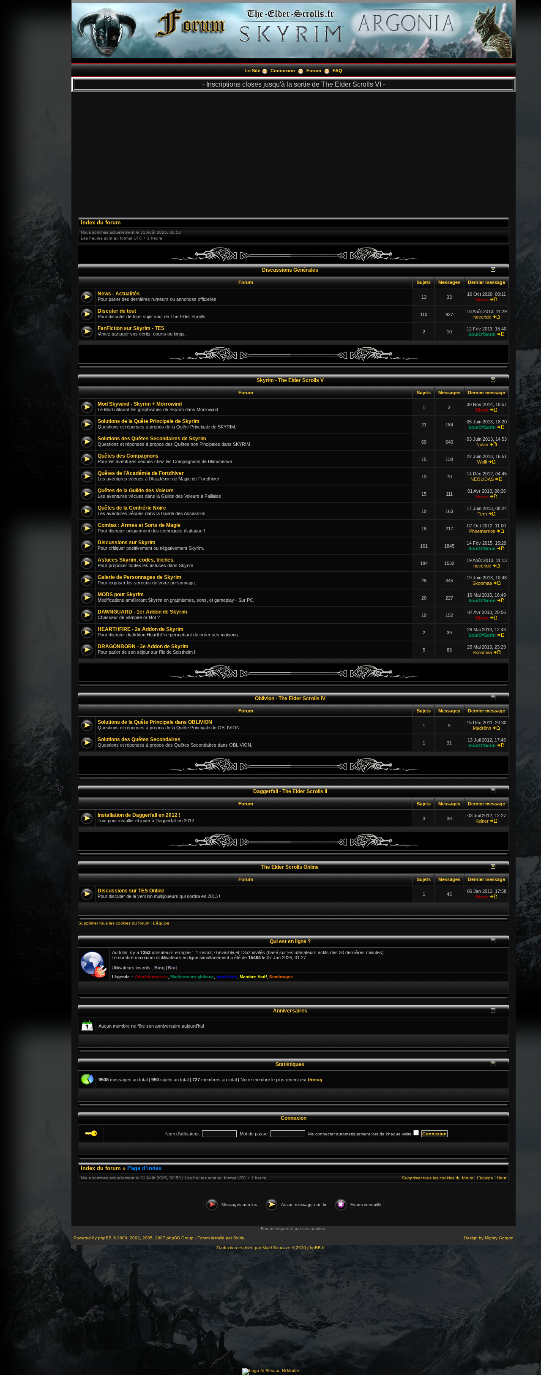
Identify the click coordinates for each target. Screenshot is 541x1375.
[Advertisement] (293, 151)
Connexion (282, 70)
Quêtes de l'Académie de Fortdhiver (141, 473)
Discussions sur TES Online (131, 891)
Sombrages (281, 976)
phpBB (105, 1238)
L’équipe (161, 923)
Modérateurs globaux (192, 976)
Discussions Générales (290, 270)
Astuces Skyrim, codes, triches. (136, 560)
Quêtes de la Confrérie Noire (132, 508)
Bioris (482, 299)
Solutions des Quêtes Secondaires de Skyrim (152, 439)
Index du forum (101, 222)
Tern (482, 513)
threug (315, 1079)
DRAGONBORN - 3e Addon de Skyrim (143, 646)
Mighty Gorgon (499, 1238)
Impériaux (226, 976)
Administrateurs (151, 976)
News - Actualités (119, 294)
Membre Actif (253, 976)
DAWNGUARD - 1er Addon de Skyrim (142, 612)
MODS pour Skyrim (121, 594)
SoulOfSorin (482, 334)
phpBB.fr (316, 1247)
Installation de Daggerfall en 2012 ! (139, 815)
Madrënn (482, 728)
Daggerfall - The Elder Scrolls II (290, 791)
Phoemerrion (482, 531)
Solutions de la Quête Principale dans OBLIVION (155, 722)
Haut (501, 1178)
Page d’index (144, 1168)
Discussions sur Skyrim (127, 543)
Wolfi (482, 461)
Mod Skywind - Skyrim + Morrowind (140, 404)
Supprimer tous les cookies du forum (113, 923)
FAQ (337, 70)
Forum (313, 70)
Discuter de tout (117, 311)
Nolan (482, 444)
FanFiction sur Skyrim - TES (131, 328)
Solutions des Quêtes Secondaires (139, 739)
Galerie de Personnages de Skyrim (139, 577)
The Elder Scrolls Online (290, 867)
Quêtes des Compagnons (128, 456)
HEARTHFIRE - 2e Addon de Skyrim (140, 629)
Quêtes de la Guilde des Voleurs (136, 491)
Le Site (252, 70)
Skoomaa (482, 583)
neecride (482, 316)
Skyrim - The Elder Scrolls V (290, 380)
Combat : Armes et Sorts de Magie (139, 525)
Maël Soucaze (276, 1247)
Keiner (482, 821)
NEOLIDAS (482, 479)
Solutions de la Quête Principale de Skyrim (148, 421)
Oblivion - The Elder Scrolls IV (290, 698)
